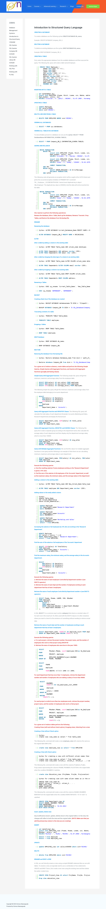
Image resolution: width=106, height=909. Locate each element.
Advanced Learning (50, 6)
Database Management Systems (13, 30)
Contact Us (80, 6)
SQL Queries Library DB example (13, 60)
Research (63, 6)
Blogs (72, 6)
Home (29, 6)
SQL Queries (13, 45)
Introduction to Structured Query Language (14, 39)
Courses (36, 6)
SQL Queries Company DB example (13, 51)
